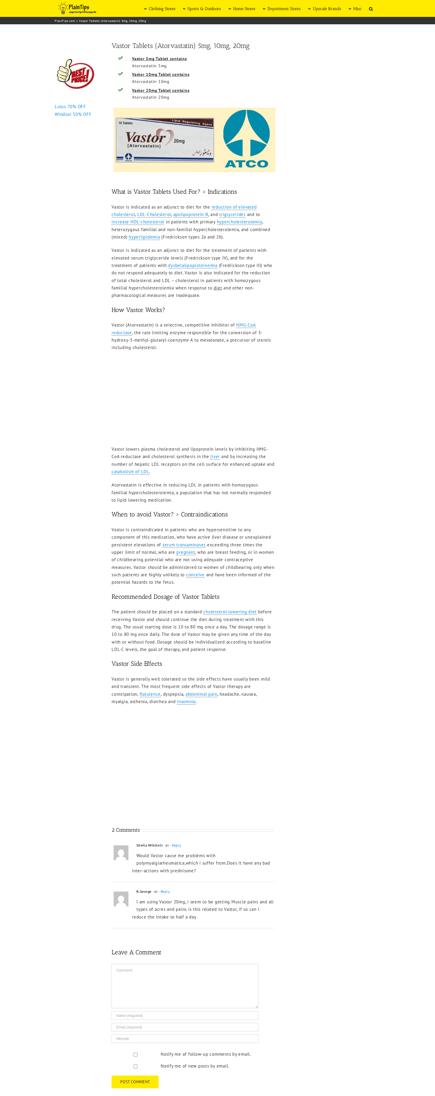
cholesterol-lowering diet (230, 612)
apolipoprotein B (190, 214)
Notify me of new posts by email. (195, 1066)
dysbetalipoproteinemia (193, 265)
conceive (195, 574)
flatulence (150, 694)
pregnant (185, 552)
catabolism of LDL (130, 471)
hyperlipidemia (144, 237)
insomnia (186, 701)
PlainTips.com (65, 21)
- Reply (175, 845)
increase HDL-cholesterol (138, 222)
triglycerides (232, 214)
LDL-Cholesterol (154, 214)
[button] (371, 8)
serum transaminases (184, 545)
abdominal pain (202, 694)
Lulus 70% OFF (70, 106)
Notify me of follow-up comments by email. (206, 1054)
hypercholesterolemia (239, 222)
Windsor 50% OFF (73, 114)
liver (215, 456)
